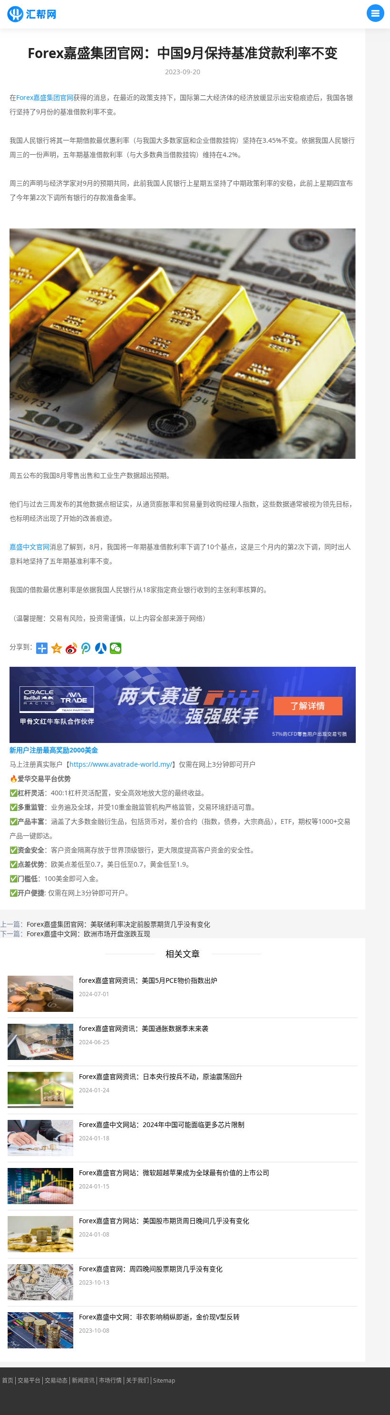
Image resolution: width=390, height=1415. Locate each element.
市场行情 (110, 1381)
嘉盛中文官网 (29, 546)
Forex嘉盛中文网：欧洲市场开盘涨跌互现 (88, 933)
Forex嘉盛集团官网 (44, 97)
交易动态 (56, 1381)
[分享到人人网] (101, 648)
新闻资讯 (83, 1381)
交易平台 (29, 1381)
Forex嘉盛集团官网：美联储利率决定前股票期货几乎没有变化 (118, 924)
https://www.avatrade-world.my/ (120, 764)
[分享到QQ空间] (57, 648)
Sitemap (164, 1381)
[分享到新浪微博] (72, 648)
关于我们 (137, 1381)
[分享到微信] (116, 648)
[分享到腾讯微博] (86, 648)
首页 (7, 1381)
